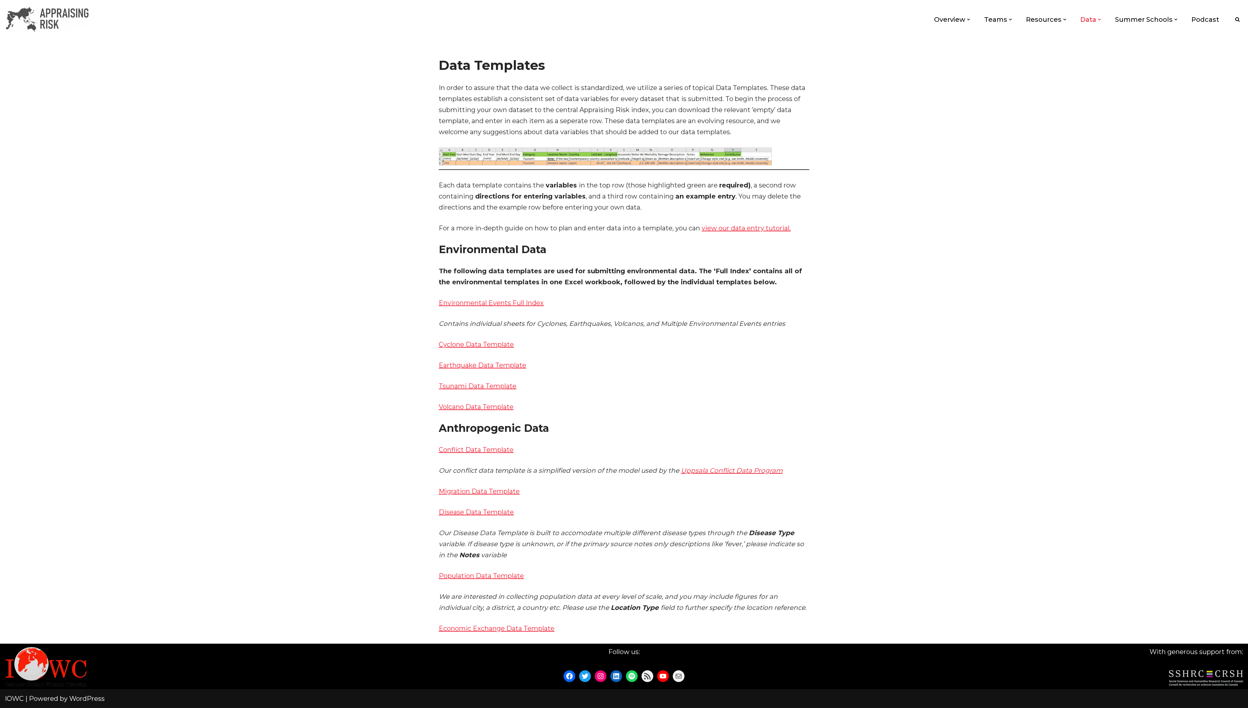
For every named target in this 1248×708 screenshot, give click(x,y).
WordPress (87, 698)
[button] (968, 19)
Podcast (1205, 19)
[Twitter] (585, 676)
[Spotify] (632, 676)
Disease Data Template (476, 512)
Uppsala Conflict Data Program (732, 470)
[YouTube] (663, 676)
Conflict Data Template (476, 450)
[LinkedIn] (616, 676)
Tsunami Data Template (477, 386)
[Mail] (678, 676)
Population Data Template (481, 576)
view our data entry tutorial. (746, 228)
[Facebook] (569, 676)
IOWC (14, 698)
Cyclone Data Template (476, 344)
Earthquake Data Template (482, 365)
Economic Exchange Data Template (496, 628)
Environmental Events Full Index (491, 303)
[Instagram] (600, 676)
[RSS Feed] (647, 676)
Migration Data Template (479, 491)
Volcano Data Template (476, 407)
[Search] (1237, 19)
